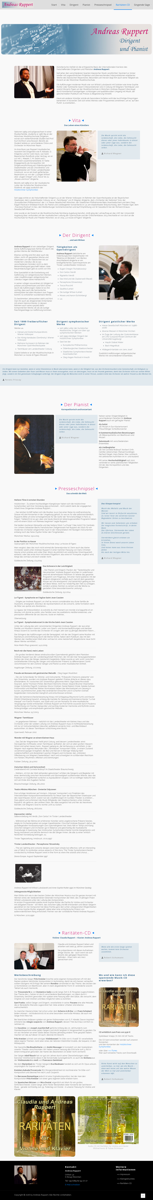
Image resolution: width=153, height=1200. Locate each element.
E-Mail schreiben (72, 1185)
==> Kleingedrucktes (126, 1179)
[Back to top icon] (143, 1196)
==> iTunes (112, 1050)
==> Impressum (123, 1174)
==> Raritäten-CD (124, 1183)
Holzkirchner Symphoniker (26, 190)
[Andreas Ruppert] (18, 4)
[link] (34, 956)
